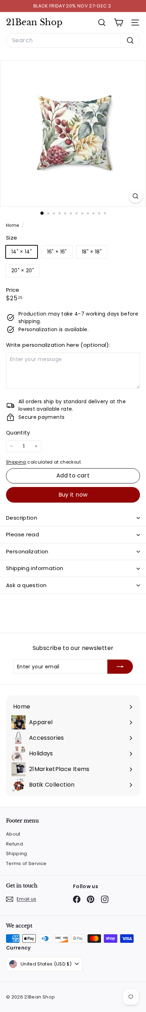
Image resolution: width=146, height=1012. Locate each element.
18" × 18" (92, 251)
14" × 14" (21, 251)
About (13, 834)
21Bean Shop (34, 22)
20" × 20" (22, 270)
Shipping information (34, 568)
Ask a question (26, 585)
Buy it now (73, 495)
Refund (14, 844)
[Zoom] (135, 196)
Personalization (27, 551)
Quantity (18, 432)
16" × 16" (57, 251)
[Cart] (118, 22)
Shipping (16, 462)
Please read (22, 534)
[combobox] (73, 40)
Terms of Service (26, 863)
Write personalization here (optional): (58, 345)
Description (21, 517)
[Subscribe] (120, 667)
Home (13, 225)
